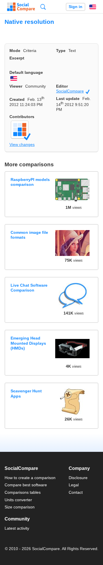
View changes (22, 144)
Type (61, 50)
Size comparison (20, 507)
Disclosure (78, 477)
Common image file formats (29, 235)
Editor (62, 86)
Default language (26, 72)
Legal (74, 485)
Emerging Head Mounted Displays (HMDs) (28, 343)
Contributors (21, 116)
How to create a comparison (30, 477)
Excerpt (16, 58)
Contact (76, 492)
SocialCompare (73, 91)
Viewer (15, 86)
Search (43, 6)
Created (17, 99)
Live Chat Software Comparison (29, 287)
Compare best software (26, 485)
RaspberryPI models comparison (30, 182)
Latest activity (17, 528)
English (92, 7)
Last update (68, 98)
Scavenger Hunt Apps (26, 393)
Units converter (18, 499)
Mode (14, 50)
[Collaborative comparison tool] (21, 7)
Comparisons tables (23, 492)
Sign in (75, 7)
